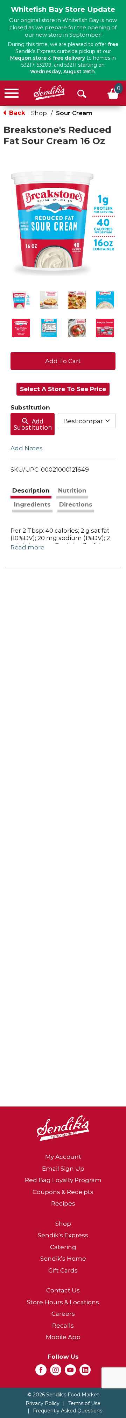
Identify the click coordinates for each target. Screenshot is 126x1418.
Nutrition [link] (72, 490)
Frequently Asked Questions (67, 1411)
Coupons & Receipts (63, 1191)
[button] (20, 300)
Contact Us (63, 1290)
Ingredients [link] (32, 504)
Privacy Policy (42, 1403)
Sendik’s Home (63, 1258)
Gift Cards (63, 1270)
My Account (63, 1156)
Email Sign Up (63, 1168)
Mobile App (63, 1337)
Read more (27, 547)
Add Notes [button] (26, 448)
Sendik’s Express (63, 1235)
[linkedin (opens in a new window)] (85, 1371)
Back (16, 112)
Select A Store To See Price (63, 388)
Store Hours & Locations (63, 1302)
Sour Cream (74, 113)
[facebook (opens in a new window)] (41, 1371)
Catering (63, 1247)
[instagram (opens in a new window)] (55, 1371)
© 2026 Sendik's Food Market (63, 1394)
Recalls (63, 1325)
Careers (63, 1313)
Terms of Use (84, 1403)
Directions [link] (75, 504)
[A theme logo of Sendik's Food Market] (49, 92)
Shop (39, 113)
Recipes (63, 1203)
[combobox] (86, 421)
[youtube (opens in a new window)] (70, 1371)
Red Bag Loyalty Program (63, 1180)
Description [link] (31, 490)
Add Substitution (33, 424)
